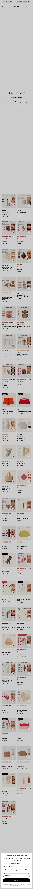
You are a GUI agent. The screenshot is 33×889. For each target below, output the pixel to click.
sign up (16, 880)
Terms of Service (17, 885)
